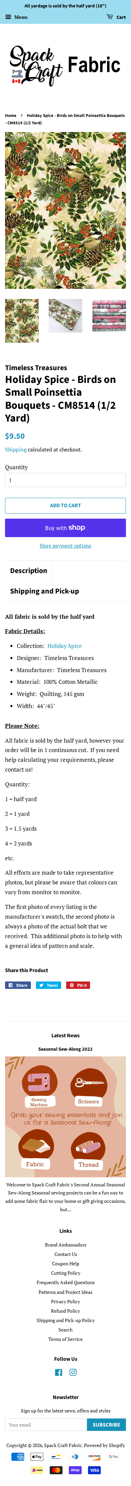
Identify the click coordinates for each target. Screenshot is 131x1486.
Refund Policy (65, 1311)
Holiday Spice (64, 646)
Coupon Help (65, 1263)
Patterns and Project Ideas (65, 1292)
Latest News (65, 1035)
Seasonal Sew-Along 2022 (65, 1049)
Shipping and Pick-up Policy (66, 1320)
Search (65, 1329)
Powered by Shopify (104, 1445)
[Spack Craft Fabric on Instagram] (73, 1373)
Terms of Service (65, 1339)
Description (28, 571)
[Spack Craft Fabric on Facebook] (58, 1373)
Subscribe (106, 1425)
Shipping (16, 449)
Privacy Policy (65, 1301)
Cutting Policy (65, 1273)
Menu (20, 17)
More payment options (65, 545)
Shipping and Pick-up (44, 591)
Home (10, 116)
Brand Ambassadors (65, 1244)
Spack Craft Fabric (63, 1445)
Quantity (16, 467)
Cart (121, 17)
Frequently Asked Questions (66, 1282)
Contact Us (65, 1254)
